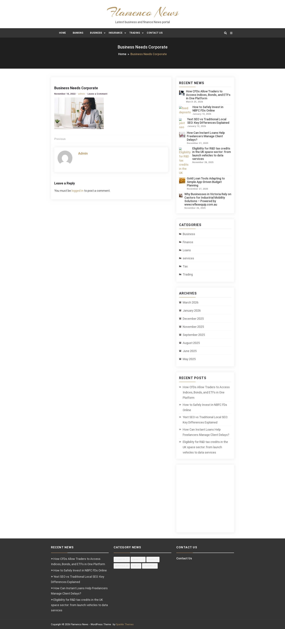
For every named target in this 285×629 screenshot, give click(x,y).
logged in (77, 190)
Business (96, 33)
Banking (78, 33)
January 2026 (192, 310)
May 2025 (189, 359)
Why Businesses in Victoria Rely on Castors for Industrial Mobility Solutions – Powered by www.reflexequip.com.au (207, 199)
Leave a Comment (98, 94)
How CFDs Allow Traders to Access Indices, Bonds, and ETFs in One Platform (208, 95)
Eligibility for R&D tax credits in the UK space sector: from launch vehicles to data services (211, 154)
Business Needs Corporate (76, 88)
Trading (134, 33)
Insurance (116, 33)
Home (62, 33)
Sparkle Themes (125, 624)
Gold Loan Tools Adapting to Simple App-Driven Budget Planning (206, 182)
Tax (185, 266)
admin (81, 94)
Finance (188, 242)
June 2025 (190, 351)
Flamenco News (142, 12)
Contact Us (154, 33)
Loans (187, 250)
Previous (60, 139)
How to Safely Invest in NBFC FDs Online (207, 108)
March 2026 (190, 302)
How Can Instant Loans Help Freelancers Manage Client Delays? (206, 136)
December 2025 (193, 318)
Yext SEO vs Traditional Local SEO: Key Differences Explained (208, 120)
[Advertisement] (208, 500)
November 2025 (193, 326)
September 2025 (194, 335)
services (188, 258)
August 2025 (191, 343)
